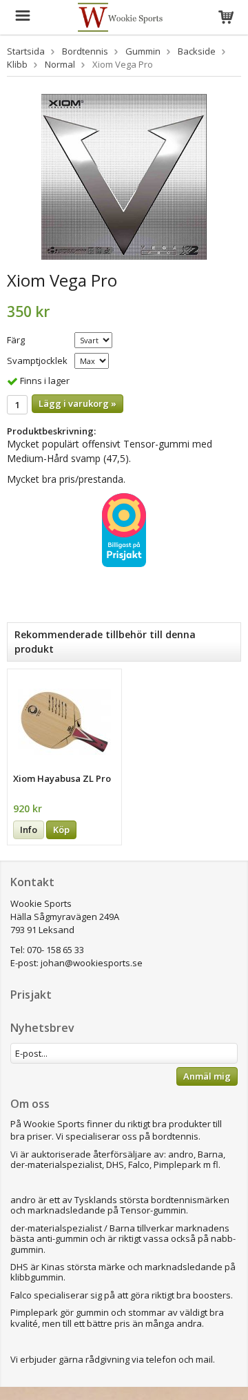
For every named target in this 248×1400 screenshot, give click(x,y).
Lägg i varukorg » (77, 403)
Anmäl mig (207, 1076)
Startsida (26, 51)
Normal (60, 64)
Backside (197, 51)
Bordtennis (85, 51)
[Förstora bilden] (124, 175)
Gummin (143, 51)
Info (28, 829)
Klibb (17, 64)
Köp (61, 829)
